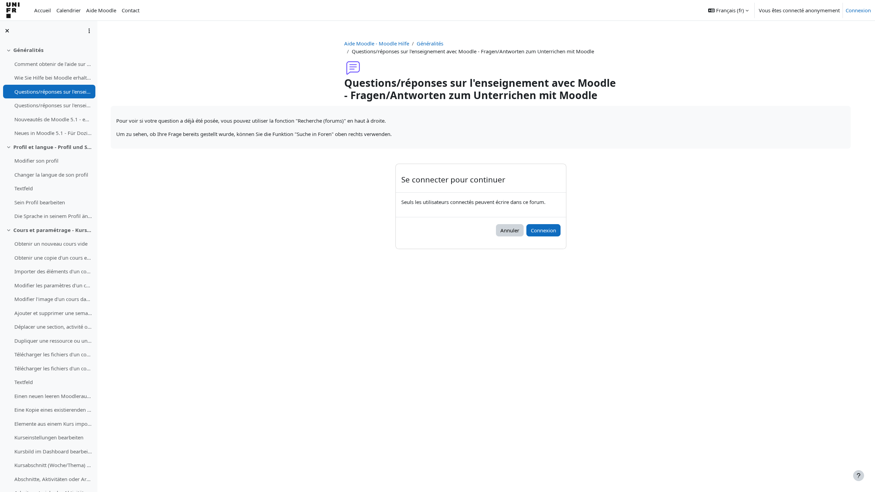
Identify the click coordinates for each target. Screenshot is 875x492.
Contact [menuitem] (130, 10)
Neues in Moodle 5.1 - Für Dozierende (53, 132)
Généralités (28, 49)
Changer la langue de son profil (51, 174)
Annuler (509, 230)
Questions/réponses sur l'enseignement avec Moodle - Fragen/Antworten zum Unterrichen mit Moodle (53, 91)
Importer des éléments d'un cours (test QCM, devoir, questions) (53, 271)
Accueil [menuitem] (42, 10)
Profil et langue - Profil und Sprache (52, 147)
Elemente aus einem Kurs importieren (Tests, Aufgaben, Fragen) (53, 423)
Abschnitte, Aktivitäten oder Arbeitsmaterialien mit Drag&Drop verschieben (53, 479)
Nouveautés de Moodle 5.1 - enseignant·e (53, 119)
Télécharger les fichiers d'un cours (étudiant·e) (53, 354)
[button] (728, 10)
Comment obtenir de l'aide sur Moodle (53, 63)
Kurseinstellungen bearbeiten (48, 437)
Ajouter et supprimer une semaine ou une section (53, 313)
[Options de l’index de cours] (89, 30)
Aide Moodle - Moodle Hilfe (376, 43)
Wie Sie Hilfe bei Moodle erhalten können (53, 77)
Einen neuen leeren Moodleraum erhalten (53, 396)
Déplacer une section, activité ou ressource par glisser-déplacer (53, 326)
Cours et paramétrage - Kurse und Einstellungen (52, 230)
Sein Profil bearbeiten (39, 202)
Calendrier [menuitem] (68, 10)
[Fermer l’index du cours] (7, 30)
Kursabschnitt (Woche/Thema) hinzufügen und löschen (53, 465)
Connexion (858, 10)
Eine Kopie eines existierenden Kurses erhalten (53, 409)
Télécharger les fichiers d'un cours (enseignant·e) (53, 368)
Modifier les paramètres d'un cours (53, 285)
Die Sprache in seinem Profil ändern (53, 216)
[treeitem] (48, 91)
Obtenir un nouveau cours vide (51, 243)
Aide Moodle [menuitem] (101, 10)
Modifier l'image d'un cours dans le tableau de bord (53, 299)
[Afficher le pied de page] (858, 475)
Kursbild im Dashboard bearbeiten (53, 451)
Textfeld (23, 188)
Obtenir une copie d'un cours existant (53, 257)
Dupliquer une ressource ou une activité (53, 340)
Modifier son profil (36, 160)
